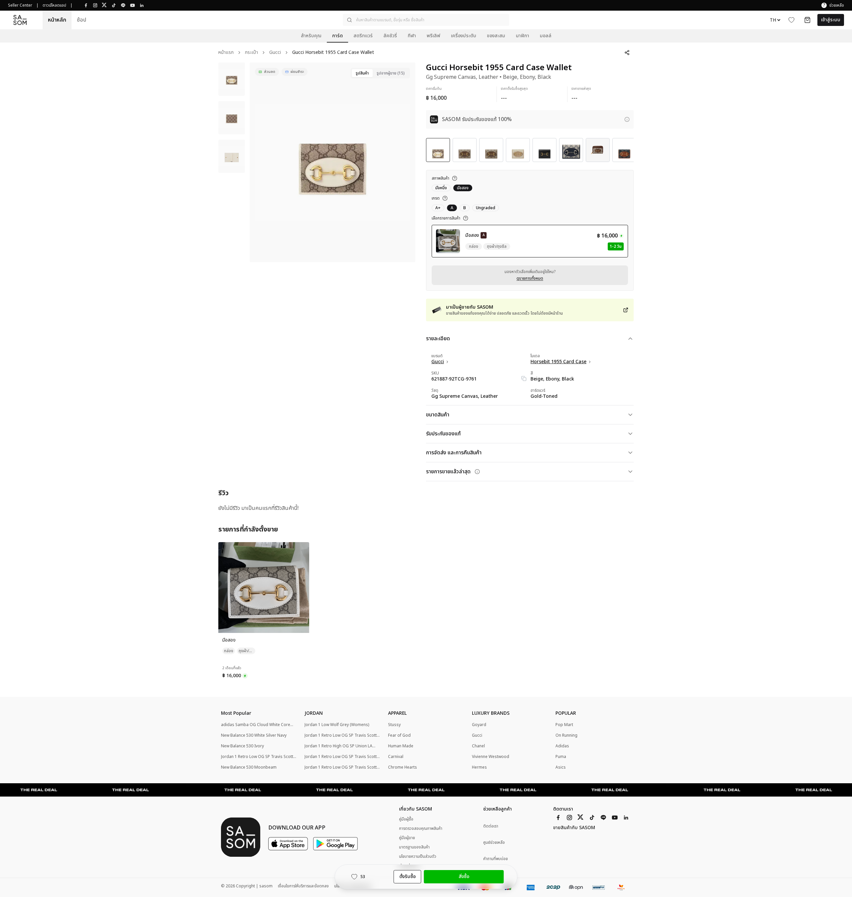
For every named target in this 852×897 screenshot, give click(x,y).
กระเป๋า (251, 53)
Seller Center (20, 5)
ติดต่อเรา (490, 826)
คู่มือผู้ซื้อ (406, 819)
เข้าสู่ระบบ (830, 19)
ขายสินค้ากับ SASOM (574, 827)
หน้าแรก (226, 53)
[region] (332, 162)
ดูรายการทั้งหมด (530, 278)
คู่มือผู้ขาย (407, 837)
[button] (426, 20)
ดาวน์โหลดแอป (54, 5)
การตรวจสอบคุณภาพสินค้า (420, 828)
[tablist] (380, 73)
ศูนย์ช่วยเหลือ (494, 842)
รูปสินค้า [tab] (362, 73)
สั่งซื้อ (464, 876)
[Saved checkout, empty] (807, 20)
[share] (627, 52)
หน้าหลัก (57, 20)
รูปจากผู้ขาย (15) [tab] (391, 73)
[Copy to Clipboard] (524, 378)
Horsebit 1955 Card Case (558, 362)
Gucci (275, 53)
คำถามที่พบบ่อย (495, 859)
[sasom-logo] (20, 20)
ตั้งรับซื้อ (407, 876)
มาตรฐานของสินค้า (414, 847)
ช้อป (81, 20)
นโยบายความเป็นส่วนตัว (417, 856)
